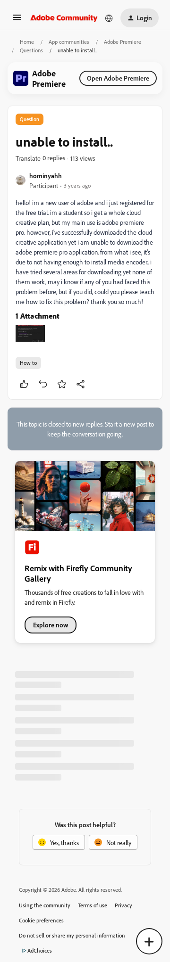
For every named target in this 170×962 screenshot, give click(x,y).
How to (28, 362)
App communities (69, 41)
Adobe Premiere (122, 41)
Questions (31, 50)
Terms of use (92, 905)
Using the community (44, 905)
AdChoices (39, 950)
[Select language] (109, 17)
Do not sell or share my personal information (72, 935)
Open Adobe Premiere (118, 78)
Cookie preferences (41, 920)
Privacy (123, 905)
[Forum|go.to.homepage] (64, 18)
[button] (17, 20)
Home (27, 41)
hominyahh (45, 176)
